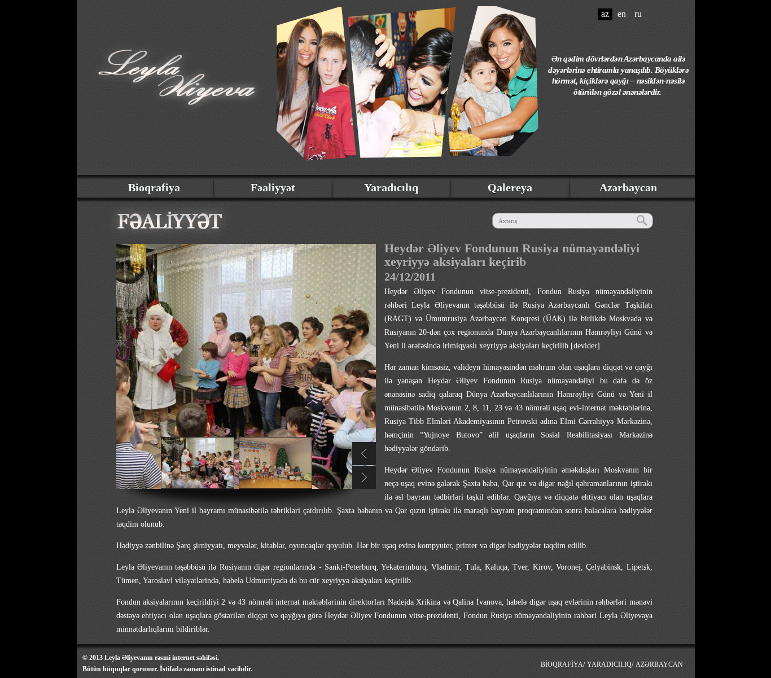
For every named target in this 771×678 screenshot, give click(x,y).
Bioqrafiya (154, 187)
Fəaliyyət (273, 187)
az (605, 14)
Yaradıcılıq (391, 187)
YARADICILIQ (609, 664)
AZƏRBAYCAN (659, 664)
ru (638, 14)
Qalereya (510, 187)
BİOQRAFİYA (562, 664)
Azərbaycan (628, 187)
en (621, 14)
